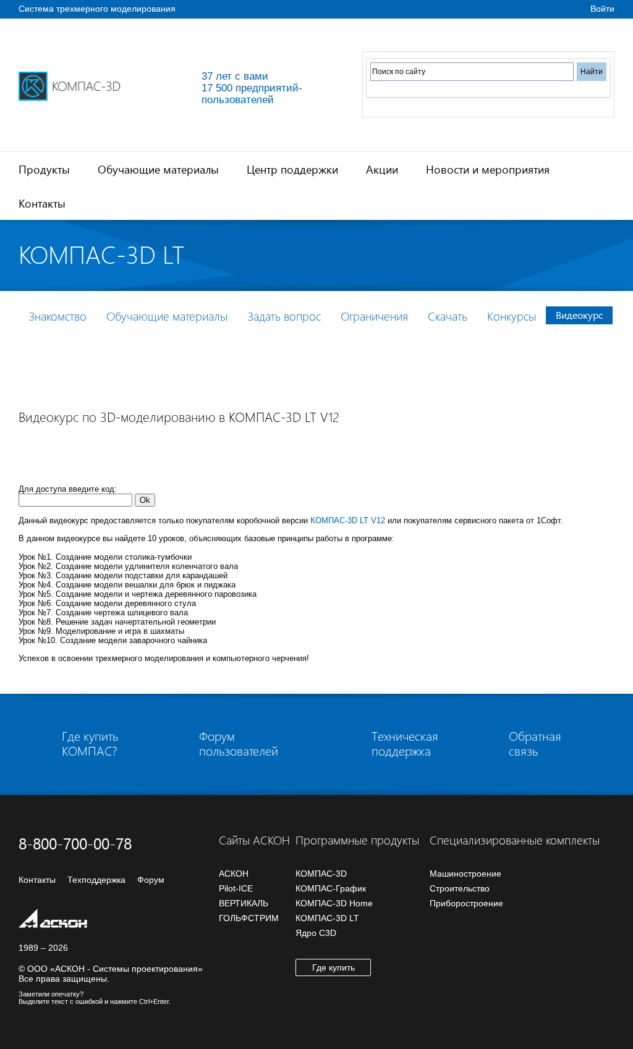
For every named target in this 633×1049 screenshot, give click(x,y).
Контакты (42, 203)
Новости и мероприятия (488, 169)
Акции (382, 169)
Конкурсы (511, 316)
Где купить (333, 967)
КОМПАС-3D (321, 873)
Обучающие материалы (158, 169)
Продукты (44, 169)
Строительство (460, 888)
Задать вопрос (284, 316)
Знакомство (57, 316)
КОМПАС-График (330, 888)
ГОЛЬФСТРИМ (249, 918)
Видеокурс (579, 314)
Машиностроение (465, 873)
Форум (150, 880)
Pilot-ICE (236, 888)
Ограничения (374, 316)
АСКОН (234, 873)
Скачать (447, 316)
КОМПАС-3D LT (327, 918)
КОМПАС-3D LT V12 (347, 520)
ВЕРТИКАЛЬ (243, 903)
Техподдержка (96, 880)
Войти (602, 9)
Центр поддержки (292, 169)
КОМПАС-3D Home (334, 903)
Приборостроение (466, 903)
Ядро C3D (315, 933)
